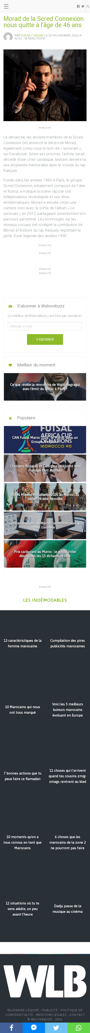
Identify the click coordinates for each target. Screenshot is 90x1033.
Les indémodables (45, 600)
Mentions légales (51, 1015)
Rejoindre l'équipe (23, 1010)
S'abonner (45, 339)
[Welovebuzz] (21, 6)
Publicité (50, 1010)
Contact (77, 1015)
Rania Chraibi (32, 35)
